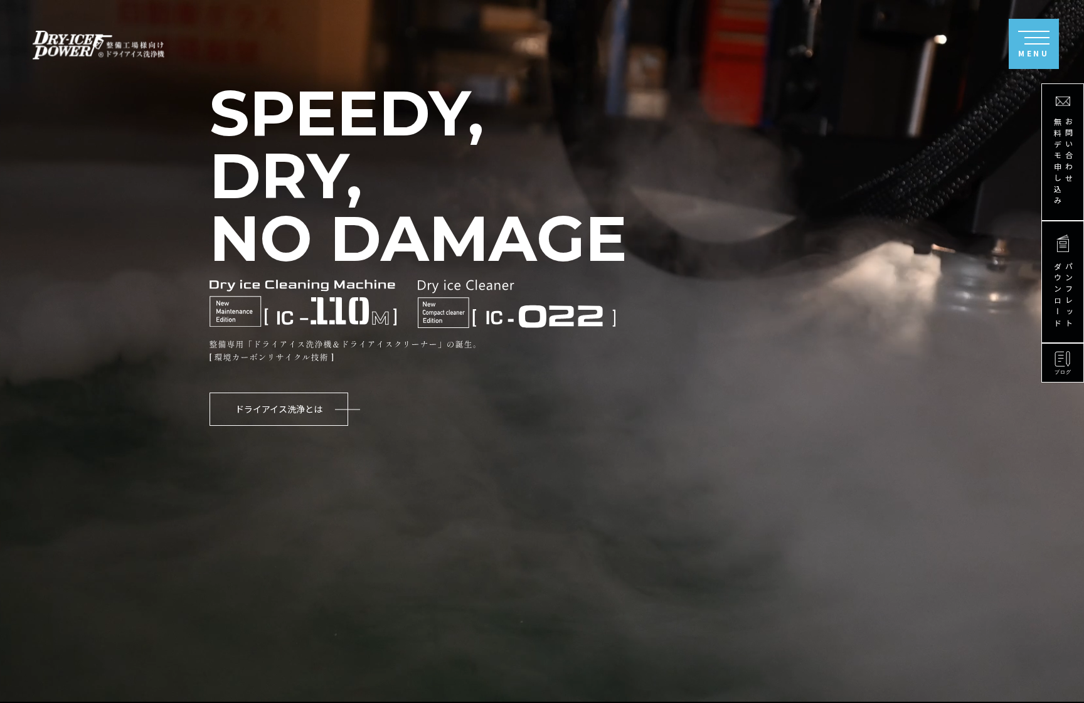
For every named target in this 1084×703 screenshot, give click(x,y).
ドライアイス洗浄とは (278, 409)
